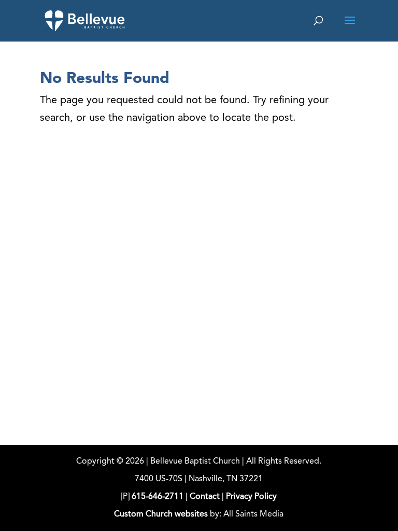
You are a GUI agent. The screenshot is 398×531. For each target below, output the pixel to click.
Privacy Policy (251, 497)
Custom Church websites (161, 514)
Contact (205, 497)
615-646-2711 (157, 497)
